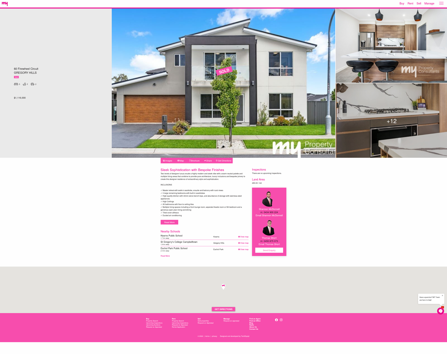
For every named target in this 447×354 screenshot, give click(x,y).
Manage (429, 3)
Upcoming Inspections (154, 323)
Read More (169, 222)
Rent (410, 3)
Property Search (152, 321)
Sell (419, 3)
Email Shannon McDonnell (269, 215)
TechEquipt (245, 336)
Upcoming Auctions (153, 325)
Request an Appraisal (154, 327)
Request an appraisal (231, 321)
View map (244, 236)
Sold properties (203, 321)
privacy (214, 336)
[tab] (167, 160)
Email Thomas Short (269, 244)
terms (207, 336)
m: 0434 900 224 (269, 212)
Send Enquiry (269, 250)
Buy (402, 3)
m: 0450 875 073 (269, 241)
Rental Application (178, 327)
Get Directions (223, 309)
